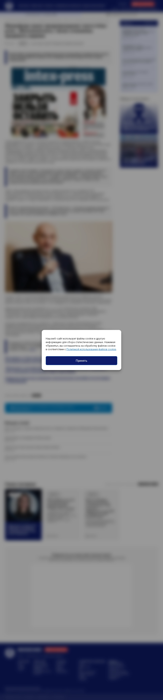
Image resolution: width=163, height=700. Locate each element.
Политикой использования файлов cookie (91, 349)
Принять (81, 360)
